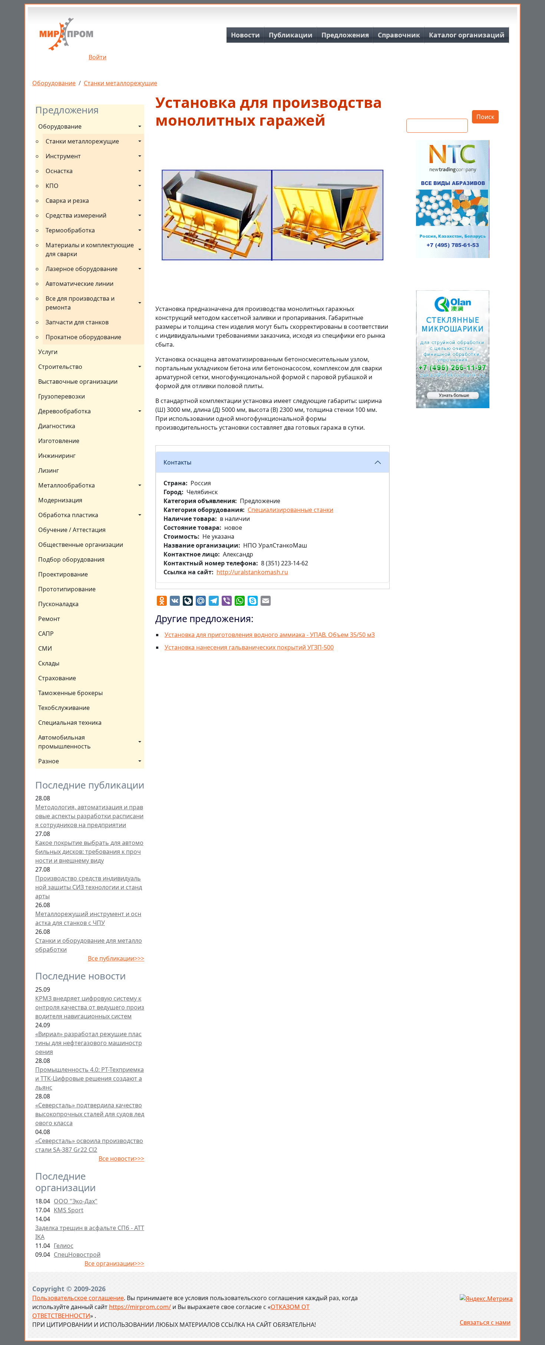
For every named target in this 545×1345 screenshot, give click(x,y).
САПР (46, 633)
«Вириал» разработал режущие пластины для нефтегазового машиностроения (88, 1043)
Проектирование (63, 574)
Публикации (291, 34)
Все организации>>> (114, 1263)
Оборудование (54, 83)
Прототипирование (67, 589)
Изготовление (58, 441)
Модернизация (60, 500)
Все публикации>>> (116, 958)
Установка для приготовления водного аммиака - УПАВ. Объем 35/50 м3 (270, 635)
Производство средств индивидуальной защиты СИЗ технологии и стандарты (88, 887)
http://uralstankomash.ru (252, 572)
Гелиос (63, 1246)
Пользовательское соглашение (78, 1298)
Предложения (345, 34)
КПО (52, 186)
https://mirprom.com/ (140, 1307)
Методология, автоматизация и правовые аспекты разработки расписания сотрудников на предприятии (89, 816)
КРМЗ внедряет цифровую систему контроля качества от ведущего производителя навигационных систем (89, 1007)
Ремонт (49, 619)
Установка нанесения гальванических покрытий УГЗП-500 (249, 647)
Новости (245, 34)
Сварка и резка (67, 200)
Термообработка (70, 230)
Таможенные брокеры (70, 693)
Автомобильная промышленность (64, 741)
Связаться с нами (485, 1322)
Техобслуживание (64, 708)
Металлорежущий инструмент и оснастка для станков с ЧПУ (88, 918)
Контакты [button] (177, 462)
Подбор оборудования (71, 559)
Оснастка (59, 171)
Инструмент (63, 156)
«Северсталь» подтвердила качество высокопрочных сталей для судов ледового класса (89, 1114)
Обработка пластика (68, 515)
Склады (48, 663)
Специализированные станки (290, 510)
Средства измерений (76, 215)
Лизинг (48, 470)
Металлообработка (66, 485)
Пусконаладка (58, 604)
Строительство (60, 367)
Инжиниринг (57, 456)
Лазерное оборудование (82, 269)
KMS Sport (68, 1210)
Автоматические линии (79, 284)
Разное (48, 761)
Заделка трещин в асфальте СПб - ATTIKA (89, 1232)
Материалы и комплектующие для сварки (90, 249)
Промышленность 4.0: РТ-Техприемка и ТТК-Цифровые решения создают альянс (89, 1078)
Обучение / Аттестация (72, 530)
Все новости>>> (121, 1158)
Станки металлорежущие (120, 83)
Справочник (399, 34)
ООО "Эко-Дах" (76, 1201)
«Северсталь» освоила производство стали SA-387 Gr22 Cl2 (89, 1145)
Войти (97, 57)
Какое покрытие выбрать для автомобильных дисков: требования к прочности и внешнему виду (89, 852)
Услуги (47, 352)
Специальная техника (70, 722)
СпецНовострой (77, 1254)
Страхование (57, 678)
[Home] (66, 37)
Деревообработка (64, 411)
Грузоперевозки (61, 396)
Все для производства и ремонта (81, 302)
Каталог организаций (467, 34)
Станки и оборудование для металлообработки (88, 945)
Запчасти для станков (77, 322)
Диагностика (56, 426)
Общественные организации (80, 545)
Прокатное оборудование (83, 337)
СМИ (45, 648)
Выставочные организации (78, 381)
